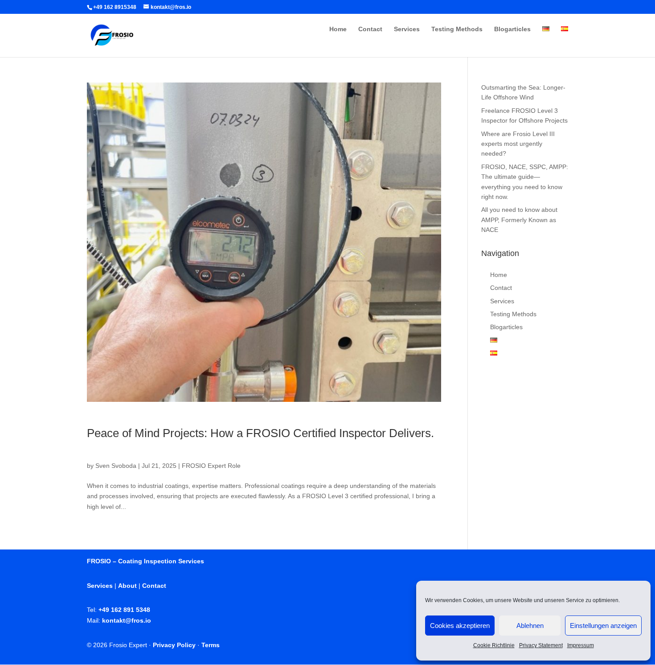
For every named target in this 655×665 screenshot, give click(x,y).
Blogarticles (512, 29)
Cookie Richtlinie (494, 645)
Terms (210, 644)
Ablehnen (530, 625)
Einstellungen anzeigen (603, 625)
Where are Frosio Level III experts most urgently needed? (518, 143)
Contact (370, 29)
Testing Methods (457, 29)
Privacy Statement (541, 645)
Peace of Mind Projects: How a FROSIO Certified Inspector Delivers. (260, 433)
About (127, 585)
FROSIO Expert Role (211, 465)
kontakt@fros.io (126, 620)
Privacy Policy (174, 644)
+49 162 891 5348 (124, 609)
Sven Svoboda (115, 465)
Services (407, 29)
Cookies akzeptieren (460, 625)
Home (338, 29)
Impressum (580, 645)
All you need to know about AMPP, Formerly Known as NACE (519, 219)
